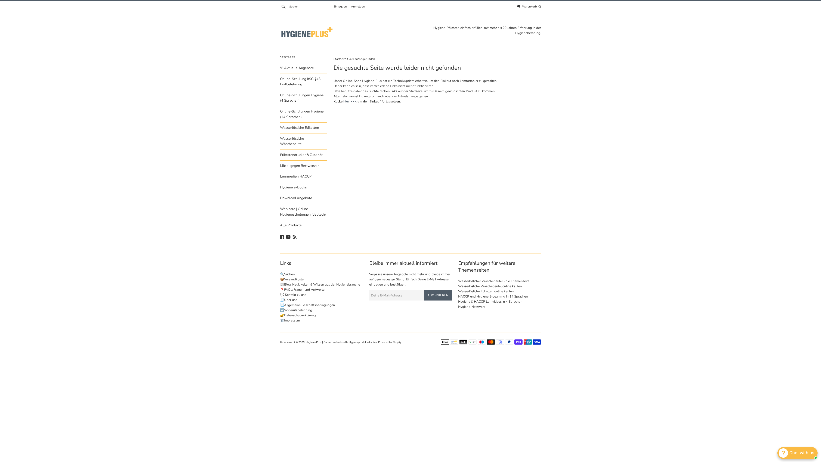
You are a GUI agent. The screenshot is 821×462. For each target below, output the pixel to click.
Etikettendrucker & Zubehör (301, 155)
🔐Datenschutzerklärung (298, 315)
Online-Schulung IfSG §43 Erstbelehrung (300, 82)
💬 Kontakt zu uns (293, 295)
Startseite (287, 57)
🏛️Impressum (290, 320)
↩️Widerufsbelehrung (296, 310)
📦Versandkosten (293, 279)
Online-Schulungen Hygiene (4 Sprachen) (302, 98)
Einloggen (340, 6)
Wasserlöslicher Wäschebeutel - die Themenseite (493, 281)
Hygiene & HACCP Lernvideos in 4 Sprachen (490, 301)
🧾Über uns (288, 300)
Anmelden (358, 6)
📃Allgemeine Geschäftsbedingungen (307, 305)
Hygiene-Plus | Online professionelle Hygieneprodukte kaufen (341, 342)
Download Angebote (303, 198)
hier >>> (349, 101)
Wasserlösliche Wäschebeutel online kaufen (490, 286)
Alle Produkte (291, 225)
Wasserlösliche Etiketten (299, 127)
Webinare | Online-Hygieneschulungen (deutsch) (303, 212)
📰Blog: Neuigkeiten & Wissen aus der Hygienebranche (320, 284)
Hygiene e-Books (293, 187)
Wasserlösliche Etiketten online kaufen (486, 291)
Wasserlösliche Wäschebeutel (292, 141)
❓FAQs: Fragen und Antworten (303, 289)
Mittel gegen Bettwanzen (299, 165)
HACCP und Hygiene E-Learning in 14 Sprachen (493, 296)
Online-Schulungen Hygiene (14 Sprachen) (302, 114)
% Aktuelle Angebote (297, 68)
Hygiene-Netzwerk (471, 307)
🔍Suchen (287, 274)
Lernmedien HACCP (296, 176)
